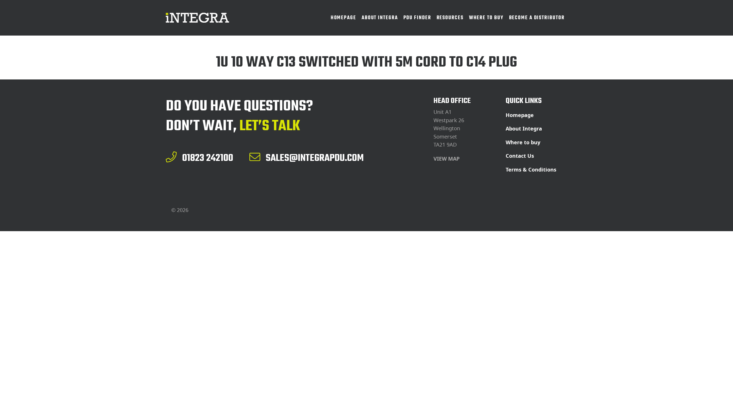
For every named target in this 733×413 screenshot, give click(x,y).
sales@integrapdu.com (315, 157)
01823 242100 (207, 157)
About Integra (524, 129)
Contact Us (520, 156)
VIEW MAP (447, 159)
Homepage (520, 115)
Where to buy (523, 142)
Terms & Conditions (531, 170)
